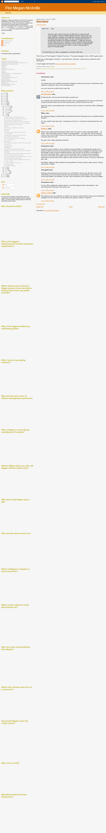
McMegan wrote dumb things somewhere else (14, 62)
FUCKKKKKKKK (8, 146)
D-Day (3, 70)
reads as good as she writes (54, 68)
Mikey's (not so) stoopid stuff (9, 81)
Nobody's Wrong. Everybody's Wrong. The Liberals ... (17, 123)
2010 (4, 103)
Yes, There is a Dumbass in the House (13, 127)
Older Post (101, 207)
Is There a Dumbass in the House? (13, 162)
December (7, 106)
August (6, 112)
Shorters (6, 126)
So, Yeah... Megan (8, 161)
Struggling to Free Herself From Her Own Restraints (17, 150)
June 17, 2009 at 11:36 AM (47, 167)
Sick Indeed (7, 129)
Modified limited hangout (8, 84)
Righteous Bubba (6, 80)
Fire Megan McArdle (22, 8)
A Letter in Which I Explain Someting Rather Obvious (17, 159)
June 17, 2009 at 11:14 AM (47, 143)
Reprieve (6, 130)
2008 (4, 175)
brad (4, 45)
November (7, 108)
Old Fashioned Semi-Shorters (11, 136)
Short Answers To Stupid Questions (13, 120)
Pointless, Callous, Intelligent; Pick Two (13, 117)
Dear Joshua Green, (9, 139)
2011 (4, 101)
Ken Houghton (46, 94)
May (5, 167)
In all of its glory (41, 25)
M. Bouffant (6, 43)
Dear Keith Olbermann (9, 165)
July (5, 114)
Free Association (8, 133)
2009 (4, 104)
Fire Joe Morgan (6, 85)
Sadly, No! (4, 65)
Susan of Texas (46, 193)
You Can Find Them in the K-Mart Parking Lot (15, 118)
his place (16, 27)
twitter (23, 27)
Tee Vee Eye (7, 144)
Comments (7, 188)
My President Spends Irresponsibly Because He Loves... (18, 156)
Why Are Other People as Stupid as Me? (14, 149)
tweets (5, 27)
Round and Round (8, 164)
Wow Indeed (42, 21)
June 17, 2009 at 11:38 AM (47, 179)
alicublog (4, 68)
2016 (4, 93)
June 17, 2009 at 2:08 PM (47, 200)
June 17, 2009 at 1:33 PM (47, 190)
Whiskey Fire (5, 29)
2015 (4, 95)
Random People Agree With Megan (13, 158)
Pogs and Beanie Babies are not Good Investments (17, 121)
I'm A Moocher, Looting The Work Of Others (15, 135)
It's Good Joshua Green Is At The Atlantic (14, 138)
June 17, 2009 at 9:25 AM (47, 91)
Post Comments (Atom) (52, 210)
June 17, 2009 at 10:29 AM (47, 110)
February (6, 171)
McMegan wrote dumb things (9, 64)
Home (71, 207)
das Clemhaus (5, 79)
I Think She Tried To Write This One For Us (15, 132)
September (7, 111)
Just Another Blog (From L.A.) (9, 77)
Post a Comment (40, 204)
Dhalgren (44, 129)
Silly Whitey (7, 152)
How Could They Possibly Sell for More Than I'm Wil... (17, 153)
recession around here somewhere (65, 64)
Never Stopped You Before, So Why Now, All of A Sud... (17, 142)
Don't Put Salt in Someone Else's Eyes (13, 155)
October (6, 109)
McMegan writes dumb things (9, 61)
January (6, 173)
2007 (4, 176)
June (5, 115)
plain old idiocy (43, 68)
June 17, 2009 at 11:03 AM (47, 126)
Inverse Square (5, 74)
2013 (4, 98)
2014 (4, 96)
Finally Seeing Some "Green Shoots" (13, 124)
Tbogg (3, 66)
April (5, 168)
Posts (5, 185)
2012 (4, 100)
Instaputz (3, 72)
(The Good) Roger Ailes (8, 69)
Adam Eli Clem (7, 41)
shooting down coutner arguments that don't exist (74, 68)
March (6, 170)
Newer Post (39, 207)
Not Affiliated (7, 147)
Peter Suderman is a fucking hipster (11, 73)
